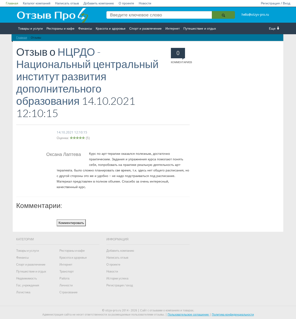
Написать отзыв (67, 3)
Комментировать (71, 223)
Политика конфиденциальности (233, 314)
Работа (64, 278)
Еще (273, 28)
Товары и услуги (30, 28)
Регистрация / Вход (275, 3)
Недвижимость (26, 278)
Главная (12, 3)
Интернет (172, 28)
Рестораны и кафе (60, 28)
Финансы (85, 28)
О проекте (126, 3)
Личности (66, 285)
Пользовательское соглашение (189, 314)
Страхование (68, 292)
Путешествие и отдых (199, 28)
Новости (145, 3)
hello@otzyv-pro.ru (255, 14)
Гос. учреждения (27, 285)
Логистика (23, 292)
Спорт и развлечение (145, 28)
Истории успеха (117, 278)
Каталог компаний (36, 3)
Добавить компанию (98, 3)
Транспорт (66, 271)
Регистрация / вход (119, 285)
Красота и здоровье (111, 28)
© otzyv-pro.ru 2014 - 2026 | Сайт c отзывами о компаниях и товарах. (148, 310)
